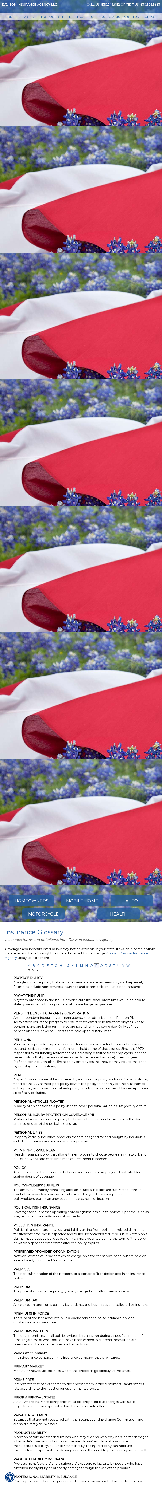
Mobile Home (82, 900)
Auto (132, 900)
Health (118, 914)
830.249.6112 (110, 5)
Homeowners (32, 900)
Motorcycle (43, 914)
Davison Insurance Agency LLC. (30, 5)
